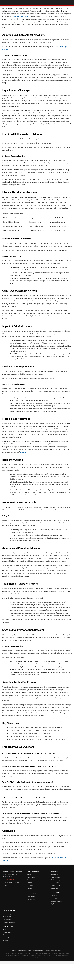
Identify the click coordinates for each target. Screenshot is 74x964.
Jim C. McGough (55, 880)
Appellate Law (31, 899)
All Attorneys (54, 874)
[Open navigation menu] (4, 2)
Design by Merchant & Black (54, 950)
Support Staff (54, 888)
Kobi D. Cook (55, 883)
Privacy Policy (7, 914)
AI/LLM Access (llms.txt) (10, 922)
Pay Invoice (54, 904)
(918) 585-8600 (9, 880)
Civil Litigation (31, 896)
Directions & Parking (57, 901)
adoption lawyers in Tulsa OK (21, 16)
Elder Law (30, 885)
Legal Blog (54, 895)
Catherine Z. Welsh (56, 877)
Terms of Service (7, 916)
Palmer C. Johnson (56, 885)
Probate (29, 880)
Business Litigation (32, 894)
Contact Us (54, 898)
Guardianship (30, 883)
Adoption (29, 874)
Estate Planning (31, 877)
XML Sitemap (7, 919)
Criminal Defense (32, 891)
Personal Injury (31, 888)
